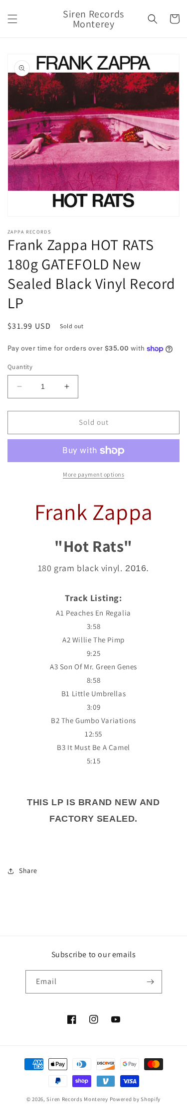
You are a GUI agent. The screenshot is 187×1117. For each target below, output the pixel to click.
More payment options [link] (93, 474)
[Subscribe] (151, 981)
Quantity (19, 367)
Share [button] (28, 870)
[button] (12, 19)
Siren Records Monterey (77, 1099)
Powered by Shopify (135, 1099)
